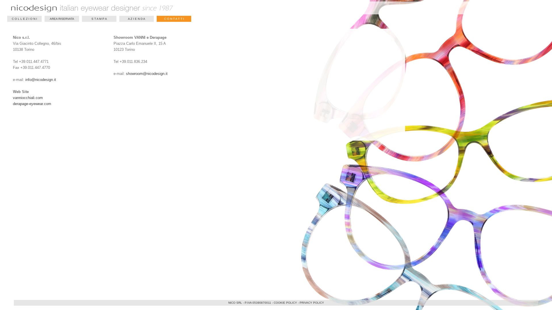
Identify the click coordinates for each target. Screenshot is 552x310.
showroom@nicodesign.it (147, 73)
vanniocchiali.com (28, 98)
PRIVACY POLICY (312, 302)
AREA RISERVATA (62, 18)
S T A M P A (99, 18)
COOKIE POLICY (285, 302)
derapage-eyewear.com (32, 104)
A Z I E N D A (136, 18)
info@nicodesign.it (40, 80)
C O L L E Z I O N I (24, 18)
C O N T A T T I (174, 18)
